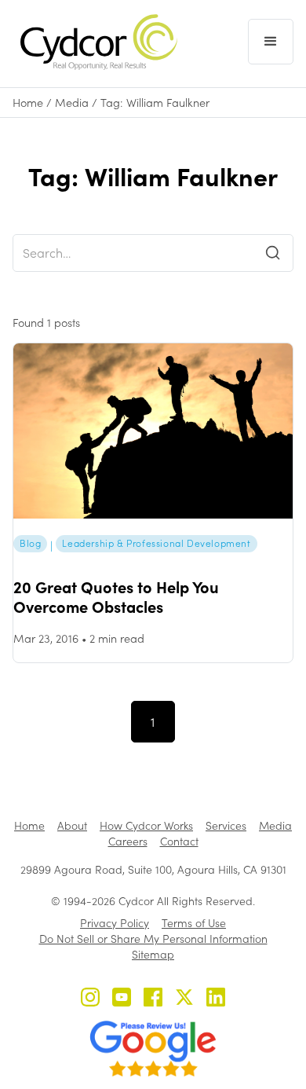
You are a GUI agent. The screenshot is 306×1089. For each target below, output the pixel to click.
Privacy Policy (114, 922)
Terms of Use (194, 922)
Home (28, 102)
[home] (95, 42)
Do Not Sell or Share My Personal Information (153, 938)
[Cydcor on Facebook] (153, 999)
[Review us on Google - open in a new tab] (153, 1049)
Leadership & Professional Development (156, 543)
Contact (179, 841)
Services (226, 825)
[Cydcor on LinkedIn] (215, 999)
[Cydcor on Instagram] (90, 999)
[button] (270, 41)
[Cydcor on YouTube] (121, 999)
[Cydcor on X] (184, 999)
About (72, 825)
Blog (30, 543)
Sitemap (153, 954)
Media (72, 102)
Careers (128, 841)
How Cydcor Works (146, 825)
